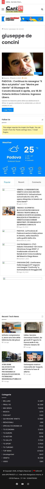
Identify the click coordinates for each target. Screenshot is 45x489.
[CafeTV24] (14, 9)
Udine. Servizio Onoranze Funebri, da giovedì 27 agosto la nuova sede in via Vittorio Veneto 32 (33, 340)
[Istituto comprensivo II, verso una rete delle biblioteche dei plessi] (11, 327)
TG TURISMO (8, 447)
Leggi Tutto (8, 110)
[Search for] (42, 10)
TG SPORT (7, 444)
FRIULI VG (7, 404)
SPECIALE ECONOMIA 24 (12, 426)
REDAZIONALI (8, 422)
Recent (21, 182)
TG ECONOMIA (8, 429)
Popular (7, 182)
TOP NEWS (7, 451)
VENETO (6, 458)
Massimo (6, 78)
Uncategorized (8, 454)
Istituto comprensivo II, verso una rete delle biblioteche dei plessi (11, 337)
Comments (36, 182)
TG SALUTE (7, 440)
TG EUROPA (7, 433)
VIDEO (5, 461)
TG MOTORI (7, 436)
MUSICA (6, 412)
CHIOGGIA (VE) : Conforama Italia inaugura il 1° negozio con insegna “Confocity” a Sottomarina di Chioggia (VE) (29, 266)
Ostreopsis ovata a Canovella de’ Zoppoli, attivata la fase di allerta (33, 368)
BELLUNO (6, 401)
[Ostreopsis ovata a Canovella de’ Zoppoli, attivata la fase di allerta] (33, 356)
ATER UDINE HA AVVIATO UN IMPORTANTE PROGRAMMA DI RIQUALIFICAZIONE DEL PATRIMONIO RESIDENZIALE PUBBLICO (11, 371)
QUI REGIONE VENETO (11, 419)
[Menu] (3, 10)
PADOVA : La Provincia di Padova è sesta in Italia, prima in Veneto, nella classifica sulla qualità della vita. (30, 234)
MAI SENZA (7, 408)
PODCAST (7, 415)
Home (5, 29)
